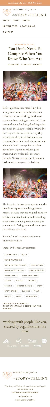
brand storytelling (14, 270)
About (7, 20)
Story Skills (27, 26)
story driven (11, 291)
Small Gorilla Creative (25, 400)
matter (19, 281)
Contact (8, 32)
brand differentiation (15, 265)
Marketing (13, 65)
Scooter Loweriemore (24, 247)
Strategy (26, 65)
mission (8, 286)
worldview (31, 296)
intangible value (30, 276)
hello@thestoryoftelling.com (25, 392)
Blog (17, 20)
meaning (32, 281)
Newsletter (10, 26)
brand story (37, 265)
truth (37, 291)
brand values (11, 276)
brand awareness (13, 260)
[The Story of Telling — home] (24, 12)
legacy (8, 281)
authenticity (11, 255)
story (39, 286)
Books (26, 20)
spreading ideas (24, 286)
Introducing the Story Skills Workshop (25, 2)
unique (8, 296)
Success (37, 65)
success (26, 291)
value (18, 296)
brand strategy (36, 270)
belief (24, 255)
